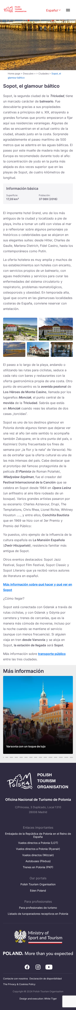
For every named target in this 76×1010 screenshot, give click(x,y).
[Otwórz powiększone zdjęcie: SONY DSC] (20, 329)
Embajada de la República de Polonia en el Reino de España (38, 835)
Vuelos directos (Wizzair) (38, 855)
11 (6, 757)
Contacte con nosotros (15, 978)
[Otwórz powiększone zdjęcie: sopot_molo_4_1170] (62, 349)
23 (66, 757)
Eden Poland (38, 890)
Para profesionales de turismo (38, 907)
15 (26, 757)
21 (55, 757)
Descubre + (29, 73)
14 (21, 757)
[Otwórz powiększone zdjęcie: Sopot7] (38, 349)
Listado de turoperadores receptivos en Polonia (38, 913)
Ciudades (43, 73)
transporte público (52, 654)
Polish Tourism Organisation (38, 884)
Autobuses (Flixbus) (38, 861)
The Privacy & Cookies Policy (19, 984)
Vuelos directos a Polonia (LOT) (38, 842)
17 (35, 757)
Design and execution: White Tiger (38, 998)
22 (61, 757)
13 (16, 757)
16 (31, 757)
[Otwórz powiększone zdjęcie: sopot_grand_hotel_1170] (56, 329)
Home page (14, 73)
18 (40, 757)
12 (11, 757)
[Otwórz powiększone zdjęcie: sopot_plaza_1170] (14, 349)
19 (45, 757)
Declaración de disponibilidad (45, 978)
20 (50, 757)
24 (72, 757)
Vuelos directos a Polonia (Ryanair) (38, 848)
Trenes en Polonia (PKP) (38, 867)
